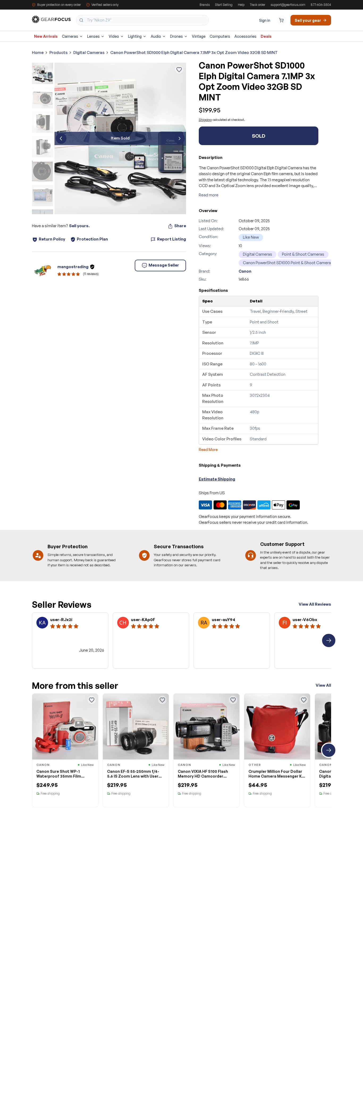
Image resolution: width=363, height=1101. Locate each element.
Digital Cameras (88, 52)
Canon (245, 271)
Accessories (245, 36)
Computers (220, 36)
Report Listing (171, 239)
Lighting (135, 36)
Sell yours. (79, 225)
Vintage (198, 36)
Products (58, 52)
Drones (176, 36)
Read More (208, 449)
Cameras (70, 36)
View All (323, 685)
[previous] (61, 138)
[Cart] (281, 20)
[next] (179, 138)
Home (38, 52)
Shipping (205, 120)
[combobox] (142, 20)
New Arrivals (46, 36)
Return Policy (52, 239)
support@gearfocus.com (288, 5)
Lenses (93, 36)
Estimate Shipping (217, 479)
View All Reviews (315, 604)
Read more (208, 194)
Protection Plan (92, 239)
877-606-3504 (321, 5)
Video (114, 36)
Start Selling (224, 5)
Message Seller (164, 265)
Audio (156, 36)
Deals (266, 36)
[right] (328, 640)
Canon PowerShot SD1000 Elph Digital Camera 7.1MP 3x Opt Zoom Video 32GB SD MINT (194, 52)
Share (180, 225)
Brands (205, 5)
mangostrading (72, 266)
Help (241, 5)
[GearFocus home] (51, 20)
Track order (257, 5)
